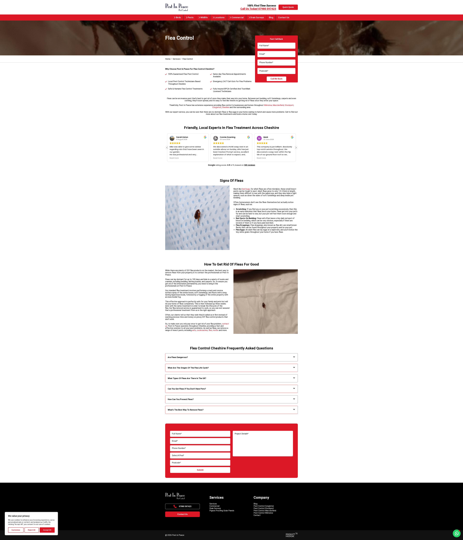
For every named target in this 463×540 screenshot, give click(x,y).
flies (210, 330)
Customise (15, 530)
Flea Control (187, 59)
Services (176, 59)
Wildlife (204, 17)
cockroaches (202, 330)
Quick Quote (288, 7)
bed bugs (246, 189)
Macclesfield (278, 105)
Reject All (31, 530)
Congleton (216, 107)
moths (215, 330)
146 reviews (249, 165)
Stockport (289, 105)
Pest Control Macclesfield (265, 510)
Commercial (238, 17)
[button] (296, 147)
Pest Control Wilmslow (263, 513)
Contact (257, 515)
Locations (219, 17)
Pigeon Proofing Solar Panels (221, 510)
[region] (31, 523)
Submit (200, 470)
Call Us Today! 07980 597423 (258, 9)
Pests (191, 17)
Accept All (47, 530)
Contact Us (283, 17)
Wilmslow (268, 105)
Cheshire (225, 107)
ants (194, 330)
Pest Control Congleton (264, 506)
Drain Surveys (257, 17)
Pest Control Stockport (264, 508)
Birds (178, 17)
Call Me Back (276, 79)
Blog (271, 17)
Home (167, 59)
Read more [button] (174, 158)
